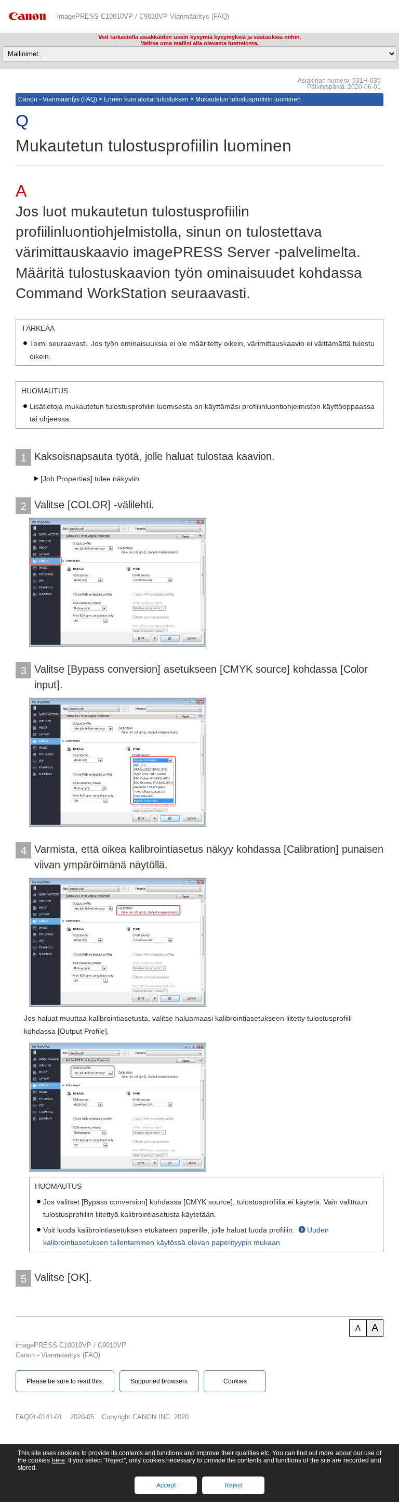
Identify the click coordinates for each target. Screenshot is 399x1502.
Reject (233, 1485)
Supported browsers (159, 1381)
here (58, 1460)
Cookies (235, 1381)
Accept (166, 1485)
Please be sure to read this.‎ (64, 1381)
